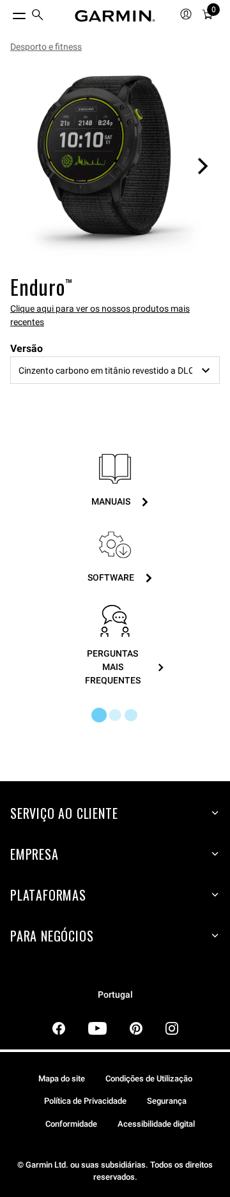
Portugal (115, 994)
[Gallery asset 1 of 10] (115, 166)
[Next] (202, 166)
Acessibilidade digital (156, 1124)
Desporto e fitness (46, 46)
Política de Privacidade (85, 1101)
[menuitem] (37, 16)
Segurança (167, 1101)
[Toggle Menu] (7, 13)
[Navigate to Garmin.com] (115, 16)
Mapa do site (61, 1078)
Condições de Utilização (148, 1078)
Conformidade (71, 1124)
